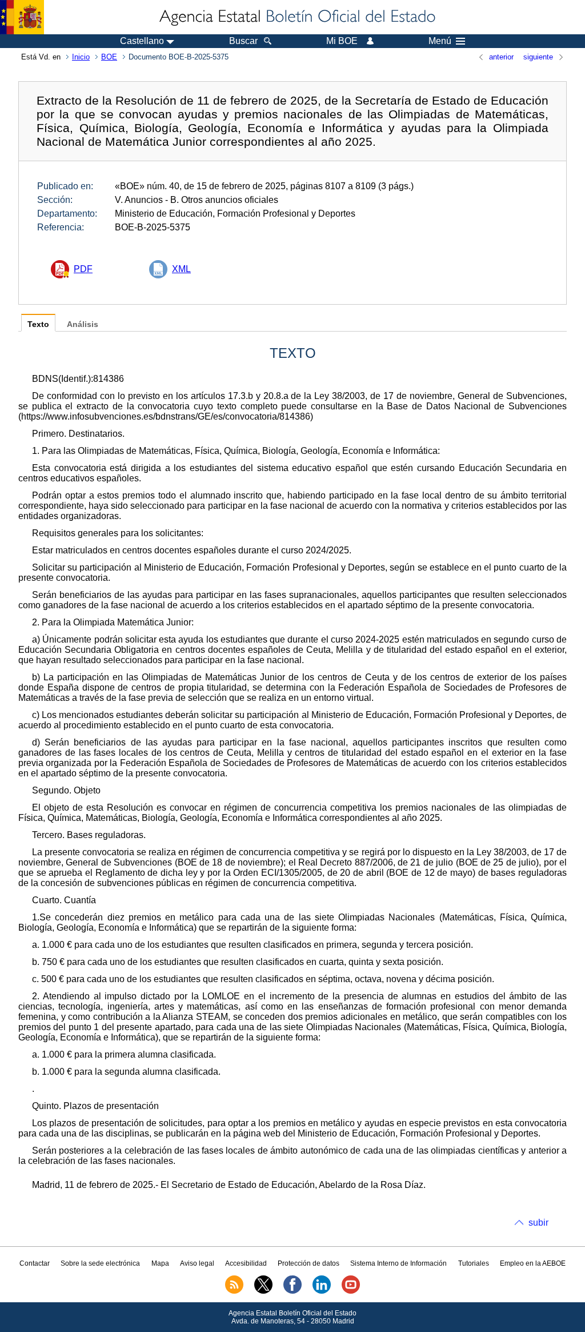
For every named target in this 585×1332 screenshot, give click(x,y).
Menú (439, 41)
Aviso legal (197, 1263)
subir (538, 1222)
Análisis (82, 324)
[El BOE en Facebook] (292, 1291)
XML (181, 269)
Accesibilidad (246, 1263)
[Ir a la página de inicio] (296, 17)
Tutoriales (473, 1263)
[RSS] (234, 1291)
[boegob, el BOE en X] (263, 1291)
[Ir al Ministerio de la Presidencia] (22, 17)
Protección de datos (308, 1263)
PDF (83, 269)
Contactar (34, 1263)
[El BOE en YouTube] (351, 1291)
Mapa (160, 1263)
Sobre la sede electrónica (100, 1263)
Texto (38, 324)
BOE (109, 57)
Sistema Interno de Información (398, 1263)
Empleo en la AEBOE (533, 1263)
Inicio (81, 57)
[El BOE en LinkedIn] (321, 1291)
